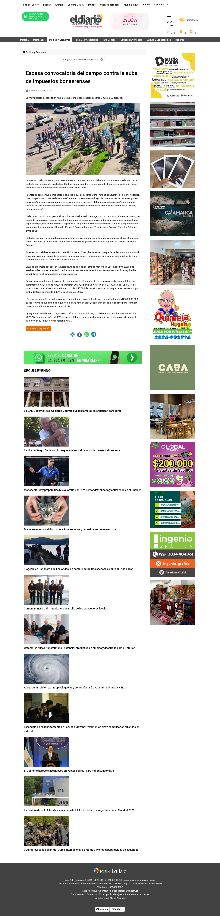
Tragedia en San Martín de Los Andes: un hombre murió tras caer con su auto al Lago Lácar (78, 568)
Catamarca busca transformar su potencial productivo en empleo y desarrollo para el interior (79, 647)
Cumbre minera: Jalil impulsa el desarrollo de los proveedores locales (66, 608)
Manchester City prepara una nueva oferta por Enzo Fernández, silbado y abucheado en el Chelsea (82, 490)
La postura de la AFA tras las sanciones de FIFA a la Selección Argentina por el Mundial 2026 (79, 810)
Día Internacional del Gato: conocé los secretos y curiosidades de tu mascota (70, 529)
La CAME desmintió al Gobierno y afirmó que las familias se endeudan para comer (73, 410)
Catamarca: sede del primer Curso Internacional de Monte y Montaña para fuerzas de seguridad (81, 849)
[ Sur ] (146, 26)
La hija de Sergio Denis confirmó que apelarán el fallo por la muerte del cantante (72, 450)
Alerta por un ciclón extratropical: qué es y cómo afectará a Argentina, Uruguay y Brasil (75, 687)
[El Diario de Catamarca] (86, 20)
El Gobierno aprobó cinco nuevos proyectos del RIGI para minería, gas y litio (69, 770)
